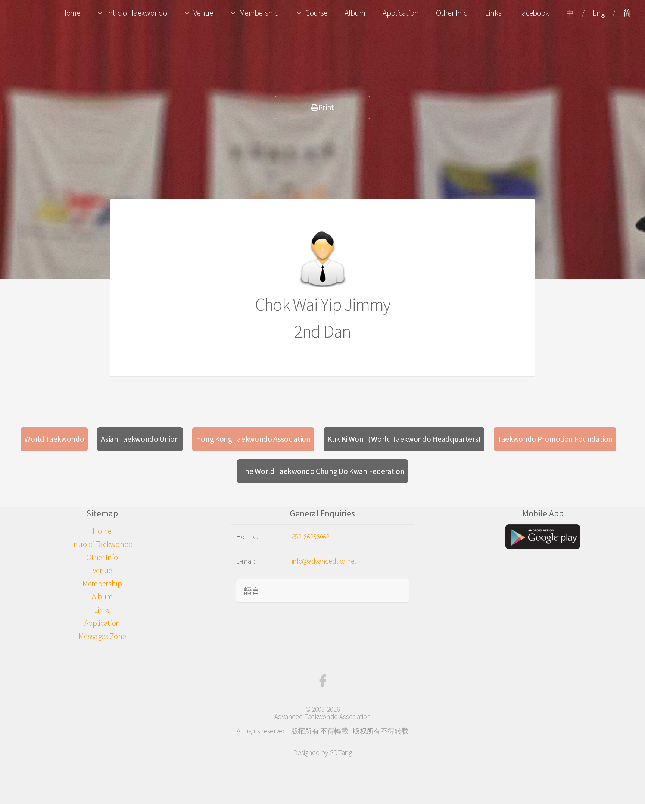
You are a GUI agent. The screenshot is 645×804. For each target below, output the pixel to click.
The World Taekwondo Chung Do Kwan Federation (323, 471)
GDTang (341, 752)
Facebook (534, 13)
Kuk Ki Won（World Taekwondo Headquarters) (404, 439)
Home (70, 13)
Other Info (452, 13)
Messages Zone (102, 636)
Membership (259, 13)
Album (355, 13)
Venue (203, 13)
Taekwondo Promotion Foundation (555, 439)
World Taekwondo (54, 439)
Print (326, 107)
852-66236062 (311, 536)
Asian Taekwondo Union (140, 439)
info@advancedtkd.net (324, 560)
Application (400, 13)
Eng (599, 13)
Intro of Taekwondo (136, 13)
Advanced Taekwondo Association (322, 716)
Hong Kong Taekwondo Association (253, 439)
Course (316, 13)
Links (493, 13)
